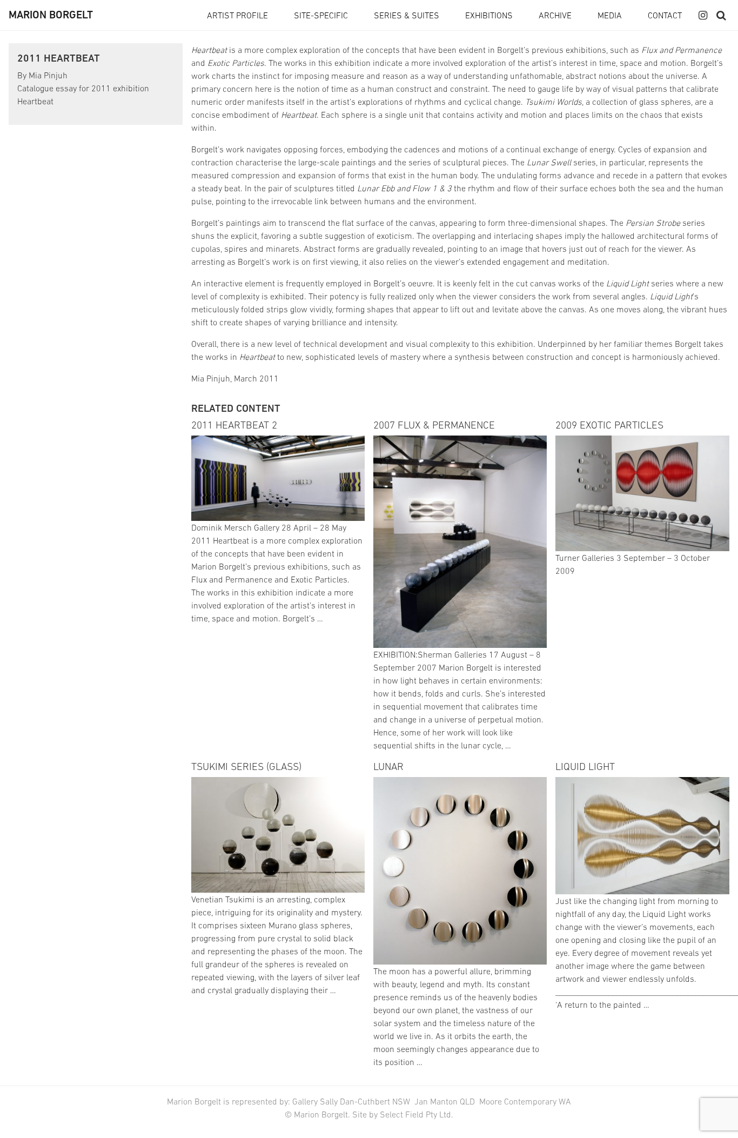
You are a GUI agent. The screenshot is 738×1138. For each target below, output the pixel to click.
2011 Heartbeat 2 (234, 425)
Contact (665, 15)
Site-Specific (321, 15)
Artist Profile (237, 15)
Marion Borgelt (51, 15)
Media (610, 15)
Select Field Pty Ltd (415, 1114)
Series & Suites (406, 15)
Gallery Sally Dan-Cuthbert (342, 1101)
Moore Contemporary (517, 1101)
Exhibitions (489, 15)
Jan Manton (436, 1101)
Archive (555, 15)
